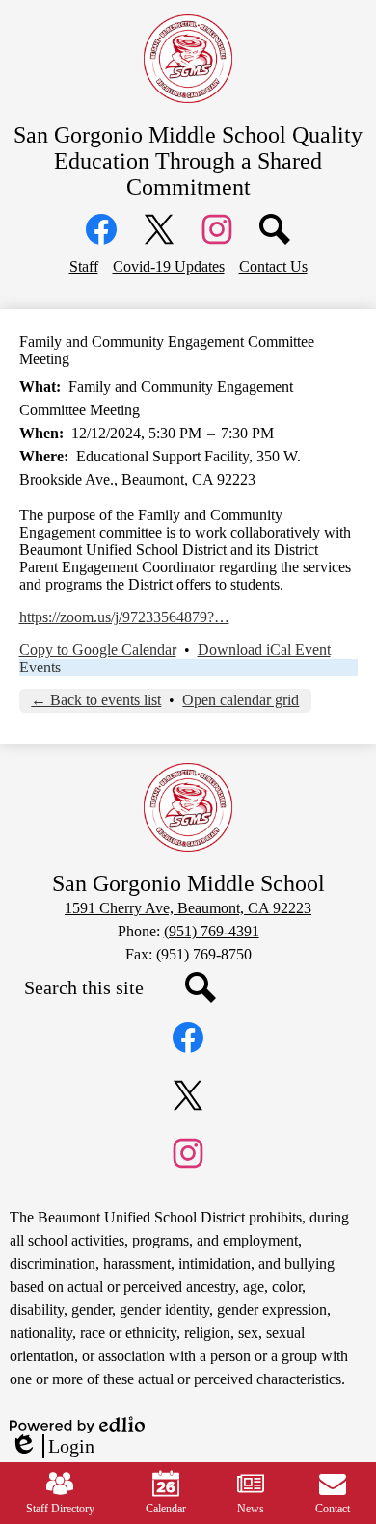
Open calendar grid (240, 700)
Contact (332, 1508)
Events (40, 667)
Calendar (166, 1508)
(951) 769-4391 (211, 931)
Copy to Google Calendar (97, 650)
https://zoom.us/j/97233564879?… (124, 617)
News (250, 1508)
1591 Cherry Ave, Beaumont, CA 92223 (188, 908)
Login (52, 1446)
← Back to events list (96, 700)
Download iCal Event (264, 650)
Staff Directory (60, 1508)
